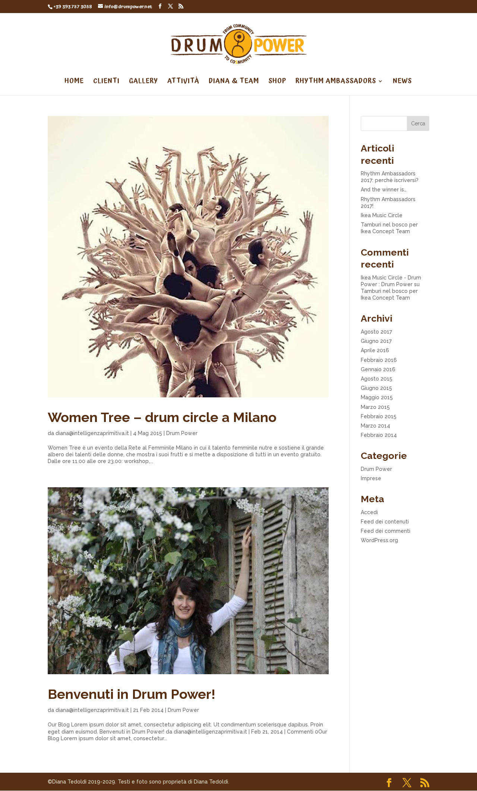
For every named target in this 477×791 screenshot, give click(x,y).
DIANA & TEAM (234, 82)
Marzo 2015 (375, 407)
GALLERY (143, 82)
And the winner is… (384, 190)
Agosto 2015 (376, 379)
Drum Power (182, 433)
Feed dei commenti (385, 531)
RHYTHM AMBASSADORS (336, 82)
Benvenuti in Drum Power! (131, 694)
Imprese (371, 478)
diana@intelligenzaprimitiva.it (92, 433)
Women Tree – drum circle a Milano (162, 417)
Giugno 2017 (376, 341)
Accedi (369, 512)
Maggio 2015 (377, 397)
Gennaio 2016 (378, 369)
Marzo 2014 (375, 426)
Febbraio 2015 (379, 416)
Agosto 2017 (376, 332)
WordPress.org (379, 540)
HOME (74, 82)
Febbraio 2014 (379, 435)
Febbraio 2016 (379, 360)
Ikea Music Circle (381, 215)
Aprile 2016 (375, 350)
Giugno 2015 (376, 388)
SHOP (277, 82)
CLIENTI (106, 82)
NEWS (402, 82)
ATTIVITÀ (183, 82)
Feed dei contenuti (385, 522)
